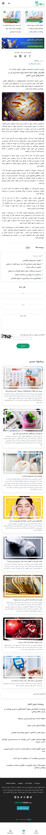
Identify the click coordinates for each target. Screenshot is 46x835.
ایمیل (23, 305)
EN (9, 3)
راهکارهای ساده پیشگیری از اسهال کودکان (26, 278)
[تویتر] (21, 797)
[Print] (15, 56)
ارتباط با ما (28, 783)
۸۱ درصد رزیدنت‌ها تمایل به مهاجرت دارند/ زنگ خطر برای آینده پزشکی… (12, 28)
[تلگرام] (27, 797)
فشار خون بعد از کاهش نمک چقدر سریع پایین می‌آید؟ (24, 561)
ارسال (23, 346)
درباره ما (37, 783)
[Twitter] (25, 56)
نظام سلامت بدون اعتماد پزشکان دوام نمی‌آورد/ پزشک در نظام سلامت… (35, 28)
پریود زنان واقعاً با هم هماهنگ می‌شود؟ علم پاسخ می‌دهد (23, 391)
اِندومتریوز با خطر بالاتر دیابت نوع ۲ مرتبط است (26, 681)
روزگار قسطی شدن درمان (36, 725)
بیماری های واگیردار (34, 64)
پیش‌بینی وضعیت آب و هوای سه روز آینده (29, 758)
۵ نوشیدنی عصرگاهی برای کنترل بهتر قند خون (27, 434)
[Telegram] (20, 56)
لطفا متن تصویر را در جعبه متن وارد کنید (32, 335)
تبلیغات (20, 783)
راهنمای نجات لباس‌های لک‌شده (32, 476)
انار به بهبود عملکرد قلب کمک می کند (30, 642)
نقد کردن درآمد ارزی (39, 694)
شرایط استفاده (10, 783)
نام (23, 294)
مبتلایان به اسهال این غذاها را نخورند (28, 275)
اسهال (28, 248)
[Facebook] (30, 56)
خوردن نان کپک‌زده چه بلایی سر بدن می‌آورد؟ (27, 600)
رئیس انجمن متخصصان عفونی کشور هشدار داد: (26, 69)
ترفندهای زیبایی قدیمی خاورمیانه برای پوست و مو (26, 521)
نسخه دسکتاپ (23, 808)
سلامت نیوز (34, 3)
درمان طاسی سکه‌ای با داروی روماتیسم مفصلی (28, 732)
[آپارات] (30, 797)
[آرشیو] (15, 797)
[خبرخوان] (18, 797)
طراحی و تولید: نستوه (21, 819)
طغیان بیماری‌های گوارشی (32, 260)
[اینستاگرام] (24, 797)
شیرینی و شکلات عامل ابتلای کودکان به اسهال (24, 271)
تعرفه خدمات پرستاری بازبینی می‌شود (31, 718)
